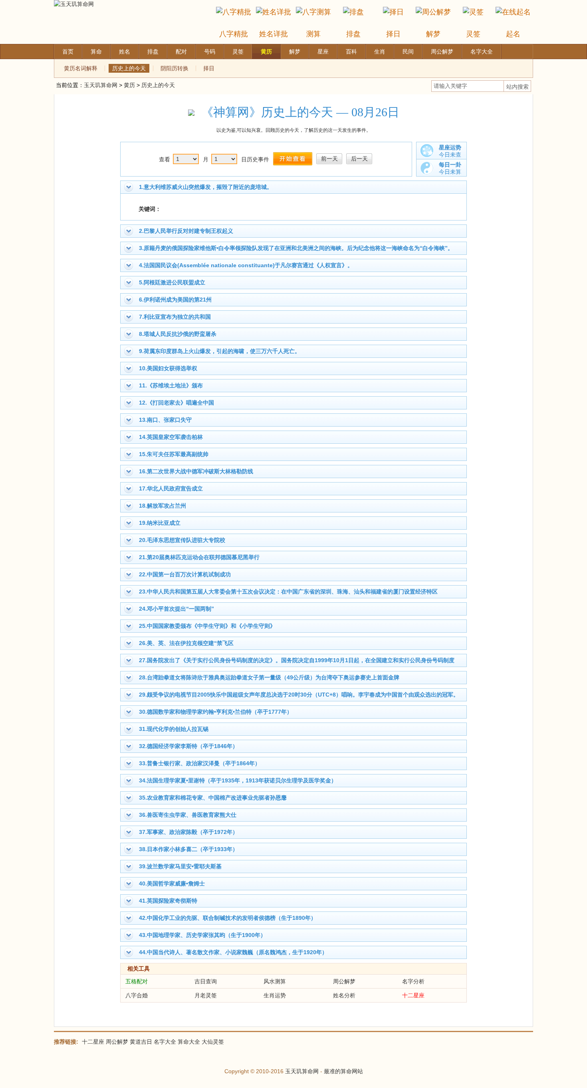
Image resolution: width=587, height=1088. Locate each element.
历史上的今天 (129, 68)
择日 (393, 34)
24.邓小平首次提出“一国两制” (176, 609)
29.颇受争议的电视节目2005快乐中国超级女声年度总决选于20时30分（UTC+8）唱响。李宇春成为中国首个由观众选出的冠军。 (299, 694)
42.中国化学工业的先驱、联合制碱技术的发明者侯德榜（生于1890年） (227, 918)
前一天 (329, 158)
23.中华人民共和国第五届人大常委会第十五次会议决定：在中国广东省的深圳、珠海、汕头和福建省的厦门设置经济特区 (288, 591)
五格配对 (136, 981)
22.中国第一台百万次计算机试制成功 (185, 574)
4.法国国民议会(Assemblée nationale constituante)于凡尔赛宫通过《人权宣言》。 (246, 265)
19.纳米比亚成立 (159, 523)
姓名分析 (344, 995)
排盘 (353, 34)
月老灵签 (205, 995)
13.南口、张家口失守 (165, 420)
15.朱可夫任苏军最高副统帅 (173, 454)
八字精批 (233, 34)
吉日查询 (205, 981)
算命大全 (189, 1041)
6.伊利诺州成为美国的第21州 (175, 299)
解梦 (433, 34)
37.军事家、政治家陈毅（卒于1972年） (188, 832)
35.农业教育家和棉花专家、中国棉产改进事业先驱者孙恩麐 (213, 797)
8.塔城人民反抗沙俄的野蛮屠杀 (177, 334)
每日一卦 (450, 164)
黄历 (129, 85)
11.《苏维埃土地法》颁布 (171, 385)
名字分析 (413, 981)
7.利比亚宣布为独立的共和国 (175, 317)
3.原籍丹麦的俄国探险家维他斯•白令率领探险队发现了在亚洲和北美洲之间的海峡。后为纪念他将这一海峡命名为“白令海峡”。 (296, 248)
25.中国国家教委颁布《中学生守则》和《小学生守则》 (207, 626)
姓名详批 (273, 34)
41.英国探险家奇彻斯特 (168, 900)
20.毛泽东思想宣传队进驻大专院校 (182, 540)
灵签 (473, 34)
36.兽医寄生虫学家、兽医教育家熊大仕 (187, 815)
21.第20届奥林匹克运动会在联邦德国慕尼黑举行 (199, 557)
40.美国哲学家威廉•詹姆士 (172, 883)
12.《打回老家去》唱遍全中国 (176, 402)
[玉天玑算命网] (74, 4)
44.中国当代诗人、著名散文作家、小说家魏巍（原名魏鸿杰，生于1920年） (233, 952)
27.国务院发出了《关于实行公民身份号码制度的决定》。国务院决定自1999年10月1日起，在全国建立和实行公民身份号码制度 (296, 660)
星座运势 (450, 147)
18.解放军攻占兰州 (162, 505)
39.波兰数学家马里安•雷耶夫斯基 (180, 866)
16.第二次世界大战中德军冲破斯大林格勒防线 (196, 471)
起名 (513, 34)
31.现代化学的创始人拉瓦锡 (173, 729)
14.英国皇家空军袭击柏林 (171, 437)
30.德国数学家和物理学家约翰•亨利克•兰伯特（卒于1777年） (215, 712)
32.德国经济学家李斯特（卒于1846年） (188, 746)
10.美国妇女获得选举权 (168, 368)
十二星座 (413, 995)
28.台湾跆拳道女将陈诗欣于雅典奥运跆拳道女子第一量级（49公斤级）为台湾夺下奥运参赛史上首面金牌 (269, 677)
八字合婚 (136, 995)
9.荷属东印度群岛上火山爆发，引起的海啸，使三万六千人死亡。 (219, 351)
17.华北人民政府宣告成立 (171, 488)
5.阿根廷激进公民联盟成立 (172, 282)
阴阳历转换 (174, 68)
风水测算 (275, 981)
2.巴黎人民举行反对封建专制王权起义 (186, 231)
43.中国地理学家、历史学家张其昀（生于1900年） (202, 935)
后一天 (359, 158)
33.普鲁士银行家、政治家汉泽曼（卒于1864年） (199, 763)
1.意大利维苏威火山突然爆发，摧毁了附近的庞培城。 (205, 187)
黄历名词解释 (80, 68)
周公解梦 (344, 981)
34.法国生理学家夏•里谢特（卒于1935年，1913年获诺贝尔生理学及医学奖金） (238, 780)
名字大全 (165, 1041)
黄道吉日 (141, 1041)
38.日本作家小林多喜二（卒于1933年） (188, 849)
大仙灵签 (213, 1041)
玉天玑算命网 (100, 85)
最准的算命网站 (343, 1071)
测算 (313, 34)
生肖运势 (275, 995)
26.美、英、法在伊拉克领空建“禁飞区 (186, 643)
